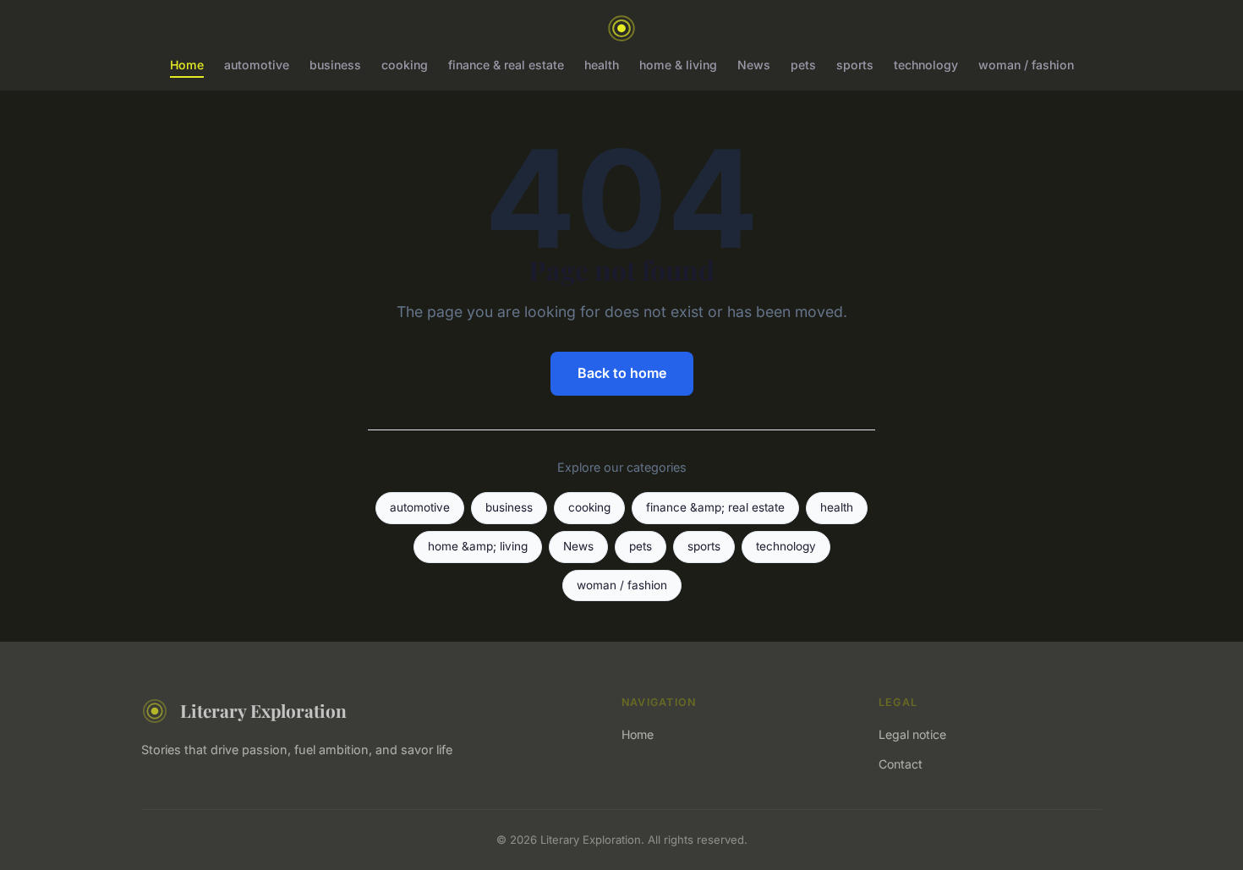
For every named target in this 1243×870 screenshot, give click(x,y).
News (753, 64)
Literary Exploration (263, 710)
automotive (256, 64)
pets (803, 64)
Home (187, 64)
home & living (678, 64)
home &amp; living (478, 546)
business (335, 64)
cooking (404, 64)
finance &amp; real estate (715, 507)
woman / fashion (1026, 64)
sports (854, 64)
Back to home (622, 372)
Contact (901, 764)
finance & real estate (506, 64)
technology (926, 64)
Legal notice (912, 734)
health (601, 64)
